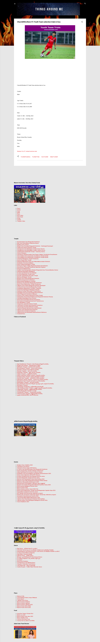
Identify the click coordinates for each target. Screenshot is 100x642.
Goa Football (44, 157)
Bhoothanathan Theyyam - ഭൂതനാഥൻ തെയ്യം (29, 368)
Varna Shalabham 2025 (23, 501)
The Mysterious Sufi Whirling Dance (26, 562)
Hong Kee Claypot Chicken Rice (25, 613)
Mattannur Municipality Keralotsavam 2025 (28, 482)
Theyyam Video (21, 221)
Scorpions (19, 560)
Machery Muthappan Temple (24, 277)
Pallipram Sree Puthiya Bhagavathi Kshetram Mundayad (31, 285)
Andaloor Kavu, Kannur (23, 244)
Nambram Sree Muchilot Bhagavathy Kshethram (29, 282)
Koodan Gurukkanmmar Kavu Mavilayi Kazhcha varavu (31, 476)
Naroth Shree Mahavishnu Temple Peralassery (29, 284)
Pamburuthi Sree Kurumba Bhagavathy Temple (29, 287)
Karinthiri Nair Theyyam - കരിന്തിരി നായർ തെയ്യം (30, 378)
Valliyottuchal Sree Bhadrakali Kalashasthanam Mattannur (32, 312)
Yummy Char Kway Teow (23, 619)
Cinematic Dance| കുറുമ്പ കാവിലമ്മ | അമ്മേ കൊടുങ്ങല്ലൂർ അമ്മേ (35, 550)
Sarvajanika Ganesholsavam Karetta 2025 (27, 496)
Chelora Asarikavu (21, 253)
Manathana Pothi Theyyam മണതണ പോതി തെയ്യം (31, 381)
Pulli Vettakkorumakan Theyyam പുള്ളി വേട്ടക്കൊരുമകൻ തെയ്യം (34, 388)
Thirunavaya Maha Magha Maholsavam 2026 (28, 497)
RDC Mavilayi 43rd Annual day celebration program (30, 493)
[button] (82, 22)
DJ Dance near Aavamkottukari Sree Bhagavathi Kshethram (32, 469)
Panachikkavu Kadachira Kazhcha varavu (27, 492)
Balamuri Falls (20, 596)
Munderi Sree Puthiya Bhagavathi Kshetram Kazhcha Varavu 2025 (34, 484)
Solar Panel (20, 217)
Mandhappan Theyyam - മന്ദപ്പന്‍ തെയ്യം (28, 382)
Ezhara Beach (20, 599)
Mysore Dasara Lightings (23, 603)
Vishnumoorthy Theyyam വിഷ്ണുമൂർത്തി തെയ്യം (29, 393)
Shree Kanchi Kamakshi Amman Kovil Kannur (28, 299)
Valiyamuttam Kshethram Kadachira (26, 311)
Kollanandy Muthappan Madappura (26, 271)
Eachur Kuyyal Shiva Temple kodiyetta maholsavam (30, 470)
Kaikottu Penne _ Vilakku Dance (25, 555)
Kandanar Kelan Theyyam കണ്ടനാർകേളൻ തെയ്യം (30, 376)
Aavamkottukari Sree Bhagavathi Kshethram (28, 242)
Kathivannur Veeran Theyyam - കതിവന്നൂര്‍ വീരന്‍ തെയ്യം (32, 379)
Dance (18, 208)
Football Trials (35, 157)
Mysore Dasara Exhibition (23, 602)
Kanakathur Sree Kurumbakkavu (25, 263)
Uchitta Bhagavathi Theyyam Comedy (26, 390)
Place (18, 214)
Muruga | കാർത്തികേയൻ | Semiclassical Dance (29, 557)
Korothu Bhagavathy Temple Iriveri (26, 274)
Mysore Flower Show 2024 (24, 606)
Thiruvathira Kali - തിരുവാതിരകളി (26, 565)
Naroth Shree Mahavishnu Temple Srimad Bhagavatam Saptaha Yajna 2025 (36, 490)
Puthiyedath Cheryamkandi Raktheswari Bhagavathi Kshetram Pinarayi (35, 297)
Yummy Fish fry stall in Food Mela (25, 620)
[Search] (85, 3)
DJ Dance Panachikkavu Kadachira (26, 552)
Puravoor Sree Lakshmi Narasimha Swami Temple (30, 295)
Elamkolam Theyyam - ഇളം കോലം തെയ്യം (29, 372)
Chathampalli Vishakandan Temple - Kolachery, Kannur (31, 251)
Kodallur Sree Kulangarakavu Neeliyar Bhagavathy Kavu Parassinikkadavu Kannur (37, 270)
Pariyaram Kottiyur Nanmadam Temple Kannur (29, 291)
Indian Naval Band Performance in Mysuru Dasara (29, 472)
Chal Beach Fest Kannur (23, 466)
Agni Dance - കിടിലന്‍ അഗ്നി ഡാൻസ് (27, 548)
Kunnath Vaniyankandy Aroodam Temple (27, 275)
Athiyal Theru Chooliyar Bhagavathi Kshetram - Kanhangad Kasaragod (35, 246)
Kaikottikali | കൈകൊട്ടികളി (24, 554)
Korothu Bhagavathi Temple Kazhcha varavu (28, 477)
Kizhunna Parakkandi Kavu (23, 268)
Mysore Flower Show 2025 (24, 607)
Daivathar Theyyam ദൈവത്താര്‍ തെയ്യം (28, 369)
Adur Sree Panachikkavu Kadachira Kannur (28, 243)
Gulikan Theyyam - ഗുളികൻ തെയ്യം (27, 374)
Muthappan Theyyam (22, 385)
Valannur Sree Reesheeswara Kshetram (27, 309)
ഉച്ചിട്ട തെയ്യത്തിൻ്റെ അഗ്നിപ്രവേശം (27, 395)
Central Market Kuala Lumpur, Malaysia (27, 597)
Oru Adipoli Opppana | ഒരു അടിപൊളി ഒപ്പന (28, 558)
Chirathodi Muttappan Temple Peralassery (28, 258)
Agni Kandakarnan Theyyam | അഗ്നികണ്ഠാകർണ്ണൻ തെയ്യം (33, 364)
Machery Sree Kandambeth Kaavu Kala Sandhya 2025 (30, 479)
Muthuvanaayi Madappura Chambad (26, 281)
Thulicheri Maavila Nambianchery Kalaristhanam (29, 308)
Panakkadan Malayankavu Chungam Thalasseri (29, 288)
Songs (18, 218)
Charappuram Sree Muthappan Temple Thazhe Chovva (31, 250)
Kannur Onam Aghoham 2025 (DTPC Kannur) (28, 475)
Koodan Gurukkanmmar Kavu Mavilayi (26, 273)
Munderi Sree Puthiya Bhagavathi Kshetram (28, 278)
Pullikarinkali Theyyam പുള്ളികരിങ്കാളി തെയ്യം (29, 389)
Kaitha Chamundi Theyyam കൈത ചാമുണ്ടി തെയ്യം (31, 375)
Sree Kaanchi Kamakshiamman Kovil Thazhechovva (30, 301)
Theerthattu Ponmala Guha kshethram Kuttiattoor (30, 305)
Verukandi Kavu (21, 313)
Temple (19, 219)
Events (19, 210)
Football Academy (25, 157)
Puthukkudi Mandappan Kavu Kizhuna (26, 298)
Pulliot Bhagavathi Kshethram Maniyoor (27, 294)
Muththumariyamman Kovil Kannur (26, 280)
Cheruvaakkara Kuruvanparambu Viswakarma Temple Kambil (32, 256)
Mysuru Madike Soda (22, 618)
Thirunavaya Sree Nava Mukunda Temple (27, 306)
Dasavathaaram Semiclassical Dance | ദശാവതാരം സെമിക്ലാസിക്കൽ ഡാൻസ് (38, 551)
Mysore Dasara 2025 (22, 487)
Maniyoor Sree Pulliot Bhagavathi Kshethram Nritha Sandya (32, 480)
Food (18, 211)
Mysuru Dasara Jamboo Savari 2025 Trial (27, 489)
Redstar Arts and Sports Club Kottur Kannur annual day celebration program (36, 494)
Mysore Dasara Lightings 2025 (25, 604)
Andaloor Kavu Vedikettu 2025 (25, 465)
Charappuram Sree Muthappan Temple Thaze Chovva (30, 249)
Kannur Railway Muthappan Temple (26, 264)
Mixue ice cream (21, 615)
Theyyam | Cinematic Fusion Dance (26, 564)
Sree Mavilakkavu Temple (23, 302)
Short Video (20, 215)
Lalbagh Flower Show (22, 600)
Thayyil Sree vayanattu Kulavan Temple (27, 304)
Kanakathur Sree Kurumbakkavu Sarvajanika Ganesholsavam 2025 (34, 473)
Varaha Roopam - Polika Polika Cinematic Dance (29, 567)
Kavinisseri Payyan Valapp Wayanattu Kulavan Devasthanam (32, 265)
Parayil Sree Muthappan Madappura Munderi (28, 289)
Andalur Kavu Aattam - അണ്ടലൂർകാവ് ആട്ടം (29, 365)
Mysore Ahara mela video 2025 (25, 616)
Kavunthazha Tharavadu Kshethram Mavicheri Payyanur (31, 267)
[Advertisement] (50, 70)
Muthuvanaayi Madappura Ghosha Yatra (27, 486)
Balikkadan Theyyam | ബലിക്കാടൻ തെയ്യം (28, 367)
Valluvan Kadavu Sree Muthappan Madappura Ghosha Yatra (32, 500)
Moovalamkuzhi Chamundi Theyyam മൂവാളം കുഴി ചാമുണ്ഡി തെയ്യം (35, 383)
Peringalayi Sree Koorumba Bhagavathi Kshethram (30, 292)
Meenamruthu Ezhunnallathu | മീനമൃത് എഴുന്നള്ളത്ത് (31, 483)
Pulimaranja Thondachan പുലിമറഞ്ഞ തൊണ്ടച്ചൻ (30, 386)
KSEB (18, 212)
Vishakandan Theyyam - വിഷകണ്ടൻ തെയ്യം (29, 392)
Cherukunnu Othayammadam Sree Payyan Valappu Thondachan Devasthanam (37, 254)
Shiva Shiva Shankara (22, 561)
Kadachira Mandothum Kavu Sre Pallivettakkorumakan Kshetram (33, 261)
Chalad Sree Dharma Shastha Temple (26, 247)
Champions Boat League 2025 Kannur (26, 468)
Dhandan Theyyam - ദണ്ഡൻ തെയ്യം (27, 371)
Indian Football (54, 157)
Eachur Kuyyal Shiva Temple (24, 260)
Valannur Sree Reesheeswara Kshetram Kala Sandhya (31, 499)
